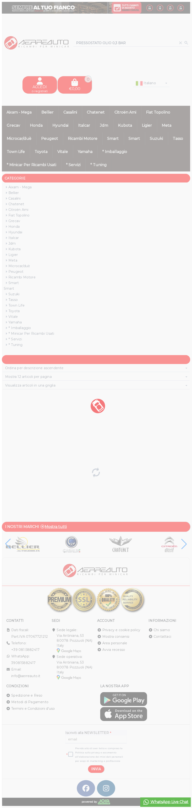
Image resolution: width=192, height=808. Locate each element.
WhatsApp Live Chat (169, 802)
